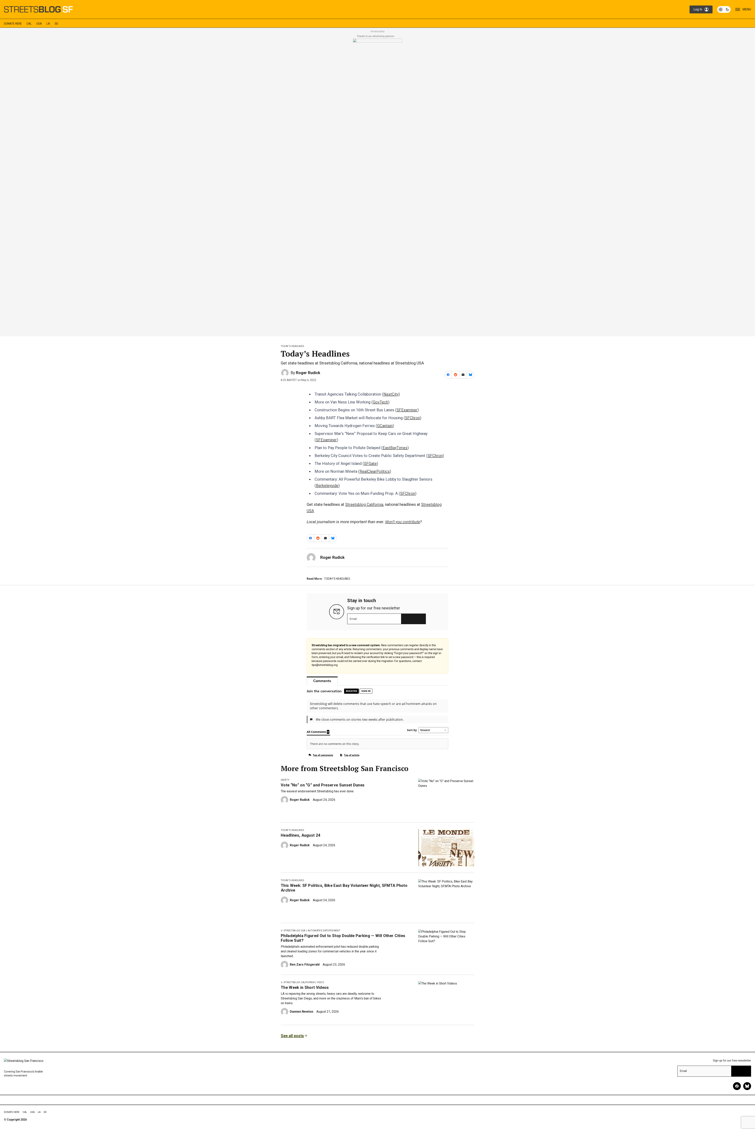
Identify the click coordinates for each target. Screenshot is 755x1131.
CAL (29, 23)
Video (320, 982)
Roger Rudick (308, 372)
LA (48, 23)
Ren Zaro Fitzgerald (304, 964)
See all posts (292, 1035)
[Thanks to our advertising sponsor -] (377, 186)
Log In (697, 9)
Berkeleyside (327, 485)
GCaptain (385, 425)
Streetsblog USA (295, 930)
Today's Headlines (292, 346)
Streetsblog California (364, 504)
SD (56, 23)
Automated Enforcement (324, 930)
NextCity (391, 394)
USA (39, 23)
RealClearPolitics (375, 471)
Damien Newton (301, 1011)
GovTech (380, 402)
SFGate (370, 463)
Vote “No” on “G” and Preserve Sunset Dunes (323, 785)
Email (353, 618)
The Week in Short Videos (305, 987)
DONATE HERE (13, 23)
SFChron (412, 417)
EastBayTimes (395, 447)
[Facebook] (737, 1086)
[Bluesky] (747, 1086)
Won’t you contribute (402, 521)
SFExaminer (407, 410)
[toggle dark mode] (724, 9)
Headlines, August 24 (300, 835)
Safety (285, 780)
